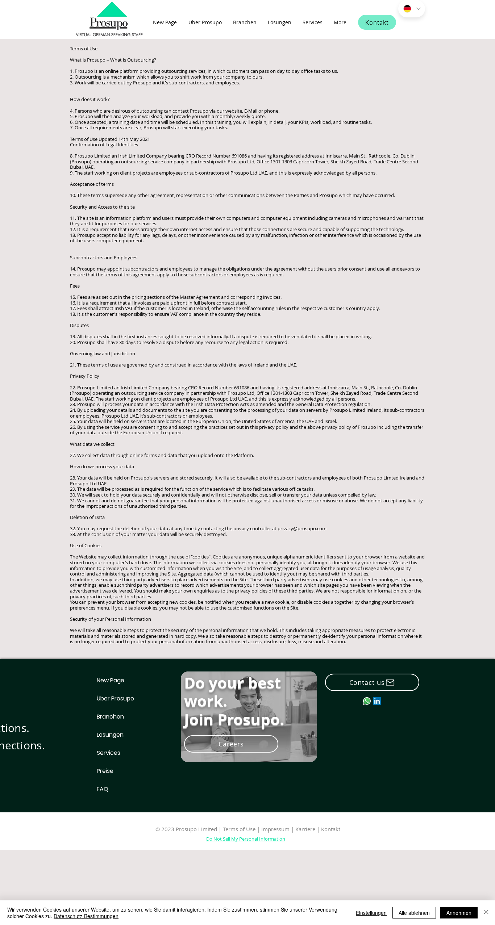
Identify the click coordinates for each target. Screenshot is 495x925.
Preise (105, 771)
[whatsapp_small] (367, 701)
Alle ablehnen (414, 912)
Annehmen (458, 912)
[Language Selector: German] (411, 8)
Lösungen (110, 735)
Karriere (306, 829)
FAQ (102, 789)
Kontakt (330, 829)
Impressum (275, 829)
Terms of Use (239, 829)
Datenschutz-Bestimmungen (86, 916)
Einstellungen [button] (371, 912)
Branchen (110, 716)
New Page (110, 680)
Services (108, 753)
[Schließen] (486, 912)
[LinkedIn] (377, 701)
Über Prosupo (115, 698)
